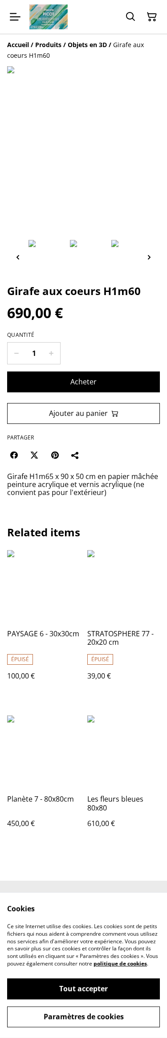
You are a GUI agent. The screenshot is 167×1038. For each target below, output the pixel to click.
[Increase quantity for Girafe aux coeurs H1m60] (51, 353)
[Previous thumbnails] (18, 257)
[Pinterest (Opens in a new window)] (54, 455)
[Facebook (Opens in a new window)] (13, 455)
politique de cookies (120, 963)
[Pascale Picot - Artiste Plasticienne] (48, 16)
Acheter (83, 382)
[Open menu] (15, 17)
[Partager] (75, 455)
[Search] (130, 17)
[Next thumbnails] (149, 257)
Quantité (20, 335)
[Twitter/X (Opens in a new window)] (34, 455)
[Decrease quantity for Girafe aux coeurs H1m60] (16, 353)
